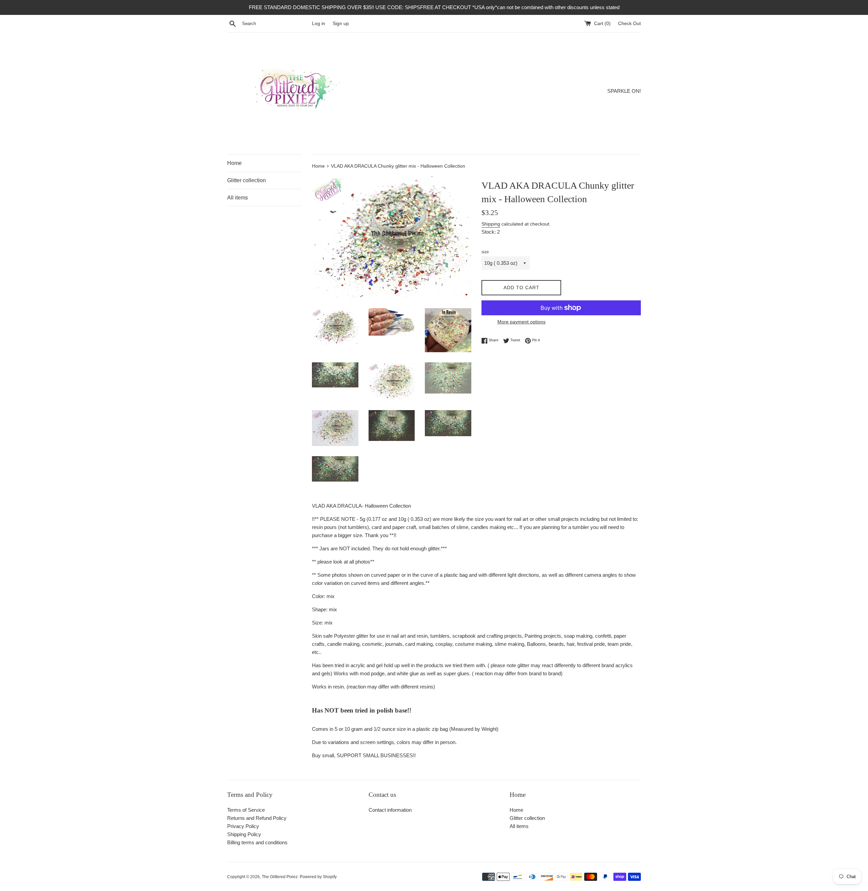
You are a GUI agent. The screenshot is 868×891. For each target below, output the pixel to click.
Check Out (629, 23)
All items (237, 197)
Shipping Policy (244, 834)
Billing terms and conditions (257, 842)
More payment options (521, 321)
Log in (318, 23)
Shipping (490, 224)
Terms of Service (246, 810)
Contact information (390, 810)
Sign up (341, 23)
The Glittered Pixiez (280, 876)
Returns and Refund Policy (257, 818)
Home (234, 163)
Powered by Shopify (318, 876)
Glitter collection (246, 180)
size (485, 252)
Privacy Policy (243, 826)
